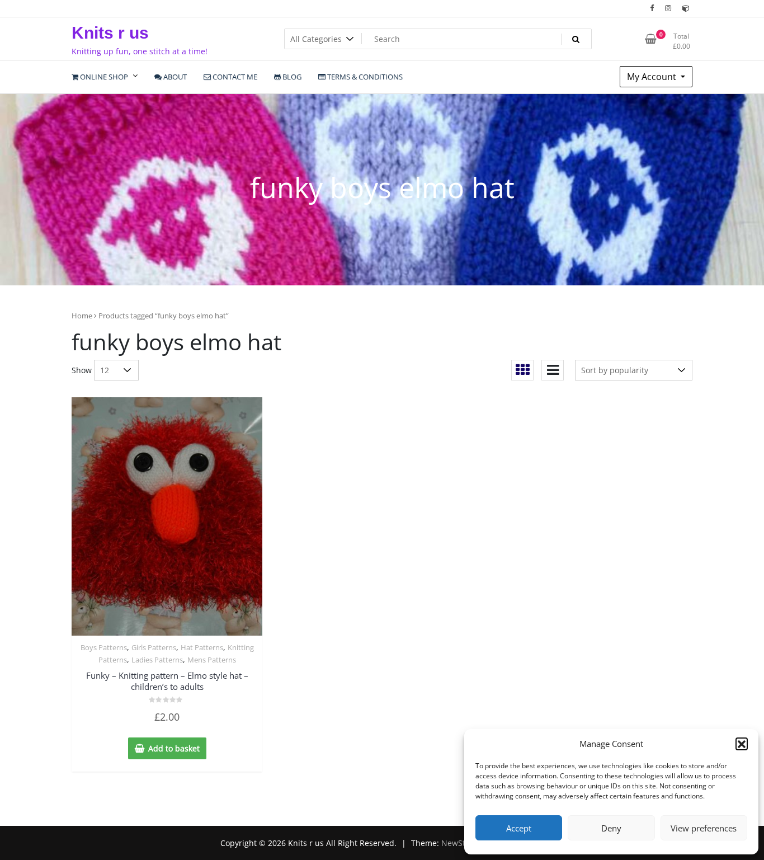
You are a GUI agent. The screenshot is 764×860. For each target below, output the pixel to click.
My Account (652, 77)
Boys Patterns (104, 647)
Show (82, 370)
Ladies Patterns (157, 660)
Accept (518, 828)
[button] (741, 743)
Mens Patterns (211, 660)
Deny (611, 828)
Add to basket (174, 748)
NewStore (459, 843)
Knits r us (110, 33)
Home (82, 316)
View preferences (704, 828)
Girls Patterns (153, 647)
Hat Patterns (202, 647)
